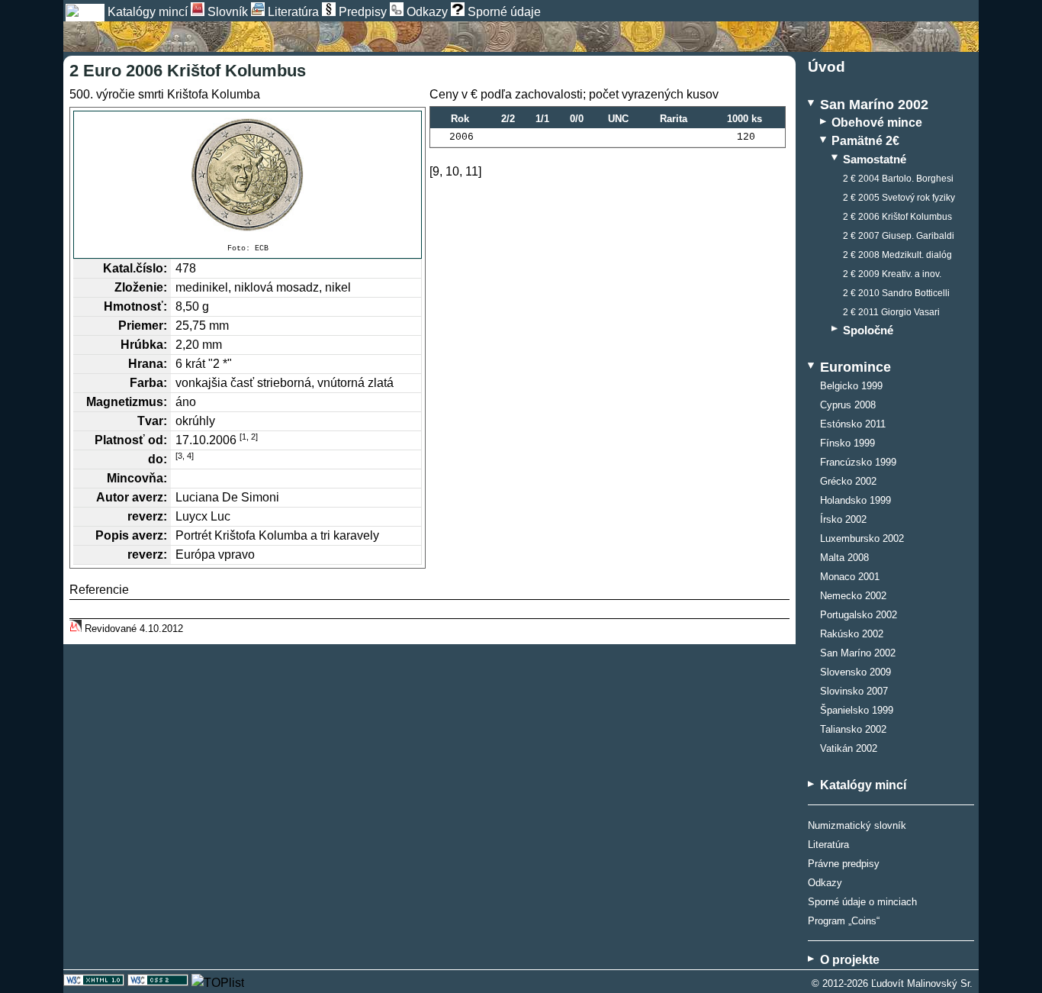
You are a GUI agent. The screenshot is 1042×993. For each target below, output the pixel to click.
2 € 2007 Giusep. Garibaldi (898, 236)
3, (181, 455)
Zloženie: (140, 287)
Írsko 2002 (843, 519)
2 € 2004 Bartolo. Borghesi (898, 178)
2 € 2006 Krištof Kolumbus (897, 216)
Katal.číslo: (135, 268)
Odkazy (825, 882)
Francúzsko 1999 (858, 462)
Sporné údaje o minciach (862, 902)
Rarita (673, 118)
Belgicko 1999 (851, 386)
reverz (145, 516)
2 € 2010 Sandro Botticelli (896, 293)
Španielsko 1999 (856, 710)
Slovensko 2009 (855, 672)
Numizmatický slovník (857, 825)
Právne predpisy (844, 863)
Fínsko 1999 (847, 443)
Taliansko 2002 (853, 729)
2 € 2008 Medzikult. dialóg (897, 255)
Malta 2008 (844, 558)
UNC (618, 118)
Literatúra (828, 844)
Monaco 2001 (850, 577)
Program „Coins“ (844, 921)
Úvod (826, 67)
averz (147, 497)
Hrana (145, 363)
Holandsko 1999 (855, 500)
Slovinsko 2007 (854, 691)
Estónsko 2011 (853, 424)
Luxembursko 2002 (862, 539)
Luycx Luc (202, 516)
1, (245, 436)
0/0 (577, 118)
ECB (262, 248)
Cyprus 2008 (848, 405)
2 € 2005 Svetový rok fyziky (899, 197)
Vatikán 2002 (848, 748)
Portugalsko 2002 (858, 615)
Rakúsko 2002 (851, 634)
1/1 (542, 118)
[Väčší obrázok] (247, 175)
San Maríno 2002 (858, 653)
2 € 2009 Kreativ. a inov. (892, 274)
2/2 (508, 118)
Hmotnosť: (135, 306)
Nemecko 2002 (853, 596)
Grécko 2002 (848, 481)
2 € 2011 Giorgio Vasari (891, 312)
